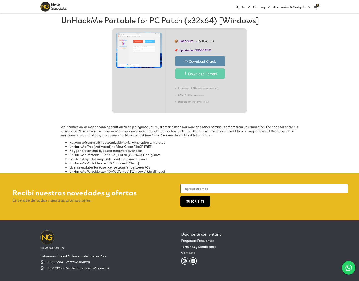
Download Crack (202, 61)
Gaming (259, 7)
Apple (240, 7)
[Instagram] (184, 261)
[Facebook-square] (193, 261)
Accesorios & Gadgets (289, 7)
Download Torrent (202, 73)
